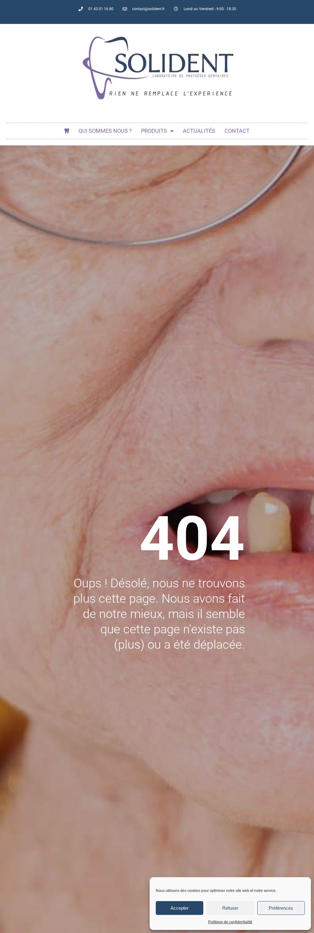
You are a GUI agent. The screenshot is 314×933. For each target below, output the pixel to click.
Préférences (281, 908)
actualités (199, 131)
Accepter (179, 908)
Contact (237, 131)
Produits (154, 131)
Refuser (230, 908)
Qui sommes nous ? (105, 131)
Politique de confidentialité (230, 922)
